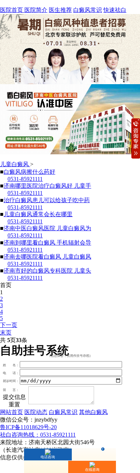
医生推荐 (60, 10)
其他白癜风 (93, 412)
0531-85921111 (25, 179)
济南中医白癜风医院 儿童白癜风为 (47, 228)
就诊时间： (11, 381)
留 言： (11, 390)
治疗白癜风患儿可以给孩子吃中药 (47, 200)
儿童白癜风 (15, 164)
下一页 (8, 325)
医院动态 (35, 412)
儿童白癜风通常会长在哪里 (38, 214)
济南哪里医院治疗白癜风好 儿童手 (47, 186)
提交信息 (14, 397)
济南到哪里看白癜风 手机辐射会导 (47, 243)
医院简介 (35, 10)
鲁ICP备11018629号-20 (28, 427)
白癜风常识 (87, 10)
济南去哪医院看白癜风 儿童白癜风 (47, 257)
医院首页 (12, 10)
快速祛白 (114, 10)
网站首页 (11, 412)
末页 (5, 332)
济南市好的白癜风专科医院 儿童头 (47, 271)
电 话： (11, 373)
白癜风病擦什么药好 (29, 172)
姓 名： (11, 365)
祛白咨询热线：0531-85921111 (38, 435)
